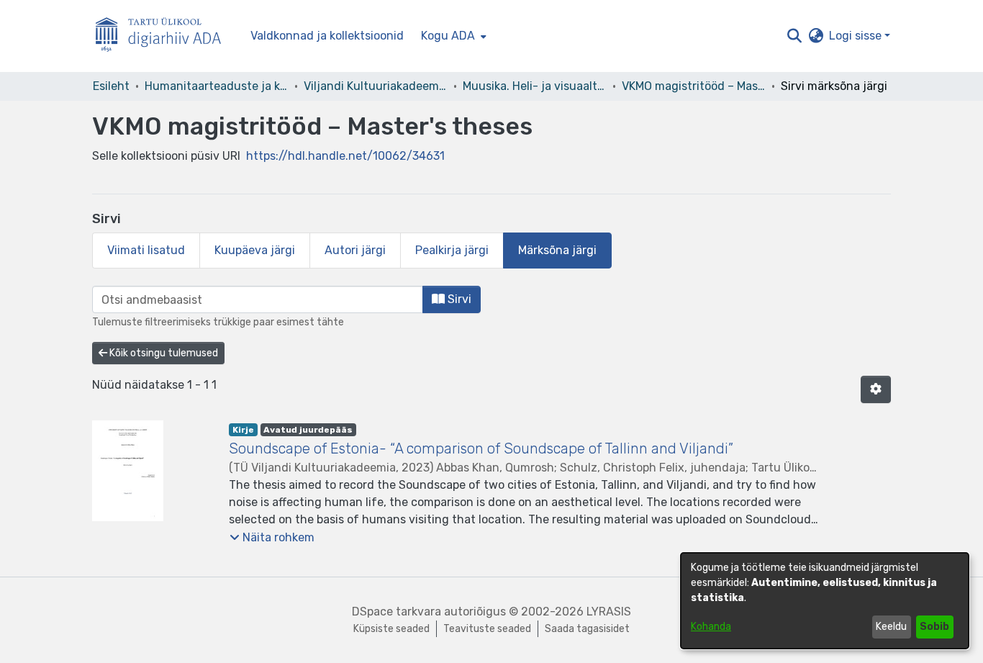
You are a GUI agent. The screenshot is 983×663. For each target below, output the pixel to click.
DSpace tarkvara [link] (396, 611)
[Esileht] (164, 36)
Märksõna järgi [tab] (557, 250)
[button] (794, 36)
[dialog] (825, 601)
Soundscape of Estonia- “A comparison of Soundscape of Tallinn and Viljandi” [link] (481, 448)
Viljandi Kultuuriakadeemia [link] (376, 86)
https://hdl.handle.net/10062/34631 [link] (345, 156)
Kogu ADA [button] (448, 35)
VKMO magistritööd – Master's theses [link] (694, 86)
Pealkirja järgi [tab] (452, 250)
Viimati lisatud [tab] (146, 250)
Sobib (934, 627)
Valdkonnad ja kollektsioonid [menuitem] (327, 35)
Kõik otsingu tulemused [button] (162, 353)
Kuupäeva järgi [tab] (254, 250)
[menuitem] (452, 36)
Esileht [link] (111, 86)
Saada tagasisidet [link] (587, 629)
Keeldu (891, 627)
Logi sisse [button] (856, 35)
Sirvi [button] (458, 299)
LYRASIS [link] (608, 611)
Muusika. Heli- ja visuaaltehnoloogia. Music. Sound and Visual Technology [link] (535, 86)
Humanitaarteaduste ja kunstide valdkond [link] (217, 86)
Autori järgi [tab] (355, 250)
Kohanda (711, 627)
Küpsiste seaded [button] (391, 629)
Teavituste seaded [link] (487, 629)
